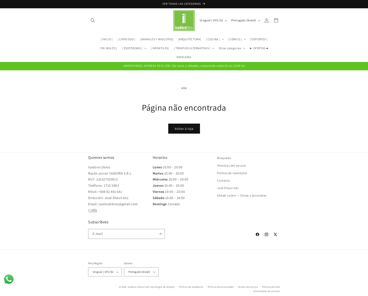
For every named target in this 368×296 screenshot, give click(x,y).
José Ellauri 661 (228, 188)
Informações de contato (266, 291)
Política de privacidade (221, 286)
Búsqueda (224, 158)
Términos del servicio (231, 165)
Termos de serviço (248, 286)
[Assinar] (160, 234)
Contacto (223, 180)
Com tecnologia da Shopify (160, 286)
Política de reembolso (232, 173)
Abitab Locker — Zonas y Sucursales (241, 195)
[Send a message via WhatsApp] (9, 279)
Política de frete (271, 286)
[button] (93, 20)
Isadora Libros (136, 286)
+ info (92, 210)
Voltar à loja (184, 129)
